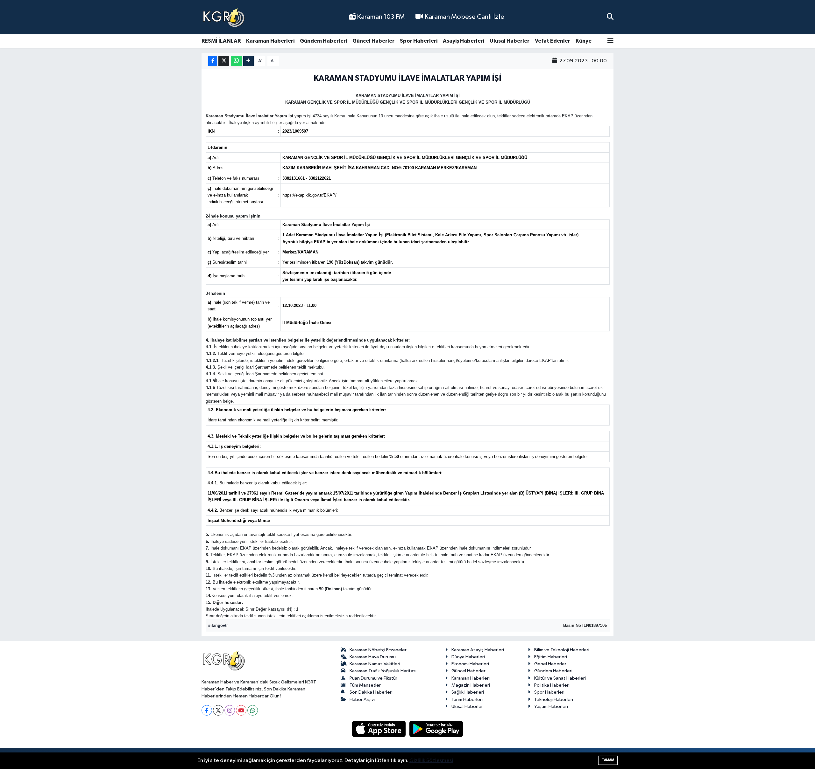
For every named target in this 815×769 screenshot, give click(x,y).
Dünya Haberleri (468, 657)
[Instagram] (229, 710)
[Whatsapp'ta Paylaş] (236, 61)
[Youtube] (241, 710)
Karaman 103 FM (380, 16)
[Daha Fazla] (248, 61)
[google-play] (436, 728)
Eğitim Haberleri (550, 657)
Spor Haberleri (418, 41)
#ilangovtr (218, 625)
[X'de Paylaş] (223, 61)
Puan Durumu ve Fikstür (373, 678)
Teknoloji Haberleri (553, 699)
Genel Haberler (550, 664)
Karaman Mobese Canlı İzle (463, 16)
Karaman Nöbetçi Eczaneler (378, 650)
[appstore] (379, 728)
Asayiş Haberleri (463, 41)
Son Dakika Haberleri (371, 692)
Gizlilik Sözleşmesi (431, 760)
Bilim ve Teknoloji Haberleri (561, 650)
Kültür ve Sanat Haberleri (560, 678)
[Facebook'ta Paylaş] (212, 61)
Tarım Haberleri (467, 699)
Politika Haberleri (552, 685)
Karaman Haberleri (270, 41)
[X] (218, 710)
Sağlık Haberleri (467, 692)
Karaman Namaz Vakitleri (375, 664)
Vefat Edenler (552, 41)
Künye (584, 41)
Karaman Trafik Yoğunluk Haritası (383, 671)
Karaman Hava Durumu (373, 657)
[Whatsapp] (252, 710)
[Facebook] (207, 710)
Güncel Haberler (373, 41)
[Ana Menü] (610, 41)
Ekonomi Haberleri (470, 664)
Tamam (608, 760)
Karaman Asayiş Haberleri (477, 650)
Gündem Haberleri (323, 41)
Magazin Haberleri (470, 685)
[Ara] (610, 17)
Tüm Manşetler (365, 685)
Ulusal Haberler (509, 41)
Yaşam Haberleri (551, 706)
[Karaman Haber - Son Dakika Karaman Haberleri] (224, 17)
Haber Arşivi (362, 699)
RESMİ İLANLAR (221, 41)
